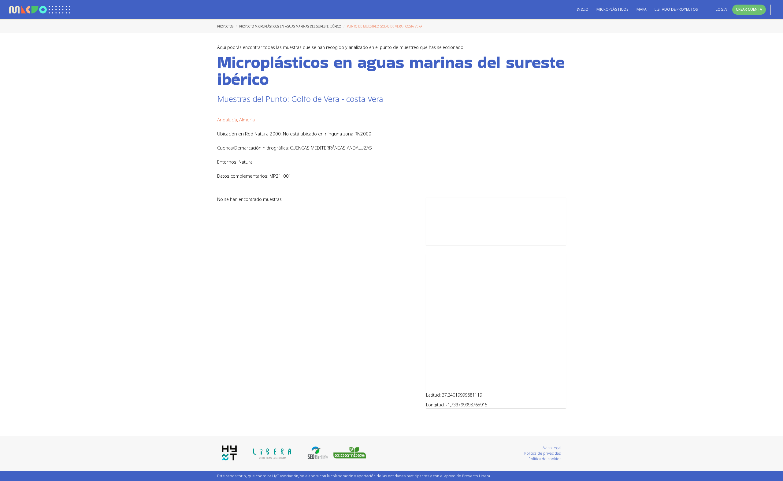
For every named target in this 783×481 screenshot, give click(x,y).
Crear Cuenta (749, 9)
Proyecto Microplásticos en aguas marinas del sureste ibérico (290, 26)
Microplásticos (612, 9)
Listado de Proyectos (676, 9)
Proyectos (225, 26)
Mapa (641, 9)
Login (721, 9)
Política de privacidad (542, 453)
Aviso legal (552, 447)
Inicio (582, 9)
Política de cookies (545, 458)
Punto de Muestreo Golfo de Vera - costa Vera (384, 26)
